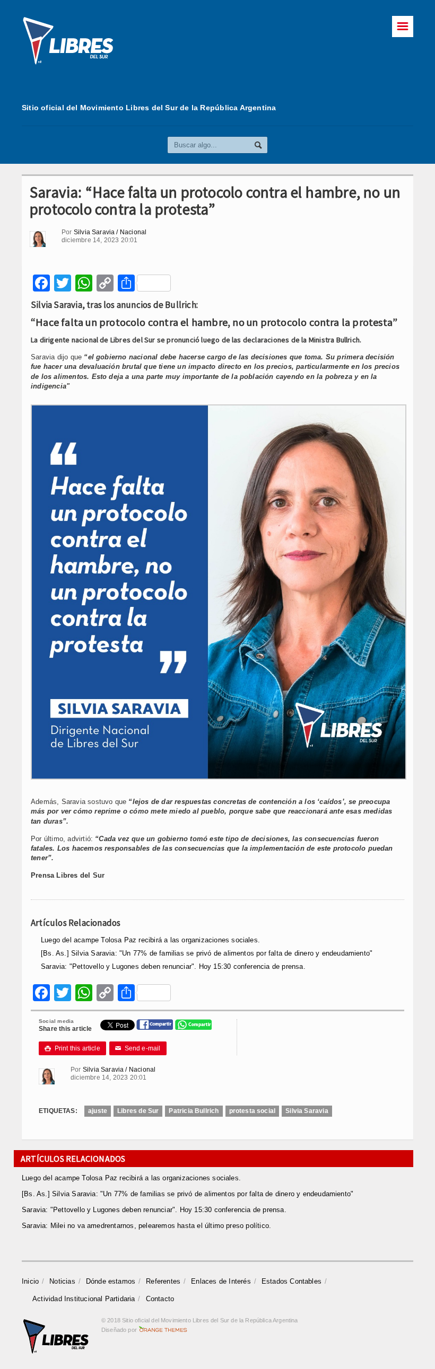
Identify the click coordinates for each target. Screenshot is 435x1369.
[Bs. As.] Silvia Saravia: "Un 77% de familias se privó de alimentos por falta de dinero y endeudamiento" (206, 953)
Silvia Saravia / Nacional (110, 232)
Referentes (163, 1281)
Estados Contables (291, 1281)
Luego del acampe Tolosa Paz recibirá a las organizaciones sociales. (150, 940)
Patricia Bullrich (194, 1111)
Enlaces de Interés (221, 1281)
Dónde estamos (111, 1281)
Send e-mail (138, 1048)
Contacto (160, 1299)
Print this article (72, 1048)
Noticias (62, 1281)
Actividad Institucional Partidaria (83, 1299)
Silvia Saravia (306, 1111)
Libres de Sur (138, 1111)
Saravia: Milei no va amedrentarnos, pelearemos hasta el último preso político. (146, 1226)
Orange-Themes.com (163, 1330)
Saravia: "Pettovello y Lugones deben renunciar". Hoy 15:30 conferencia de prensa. (173, 966)
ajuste (97, 1111)
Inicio (30, 1281)
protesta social (252, 1111)
